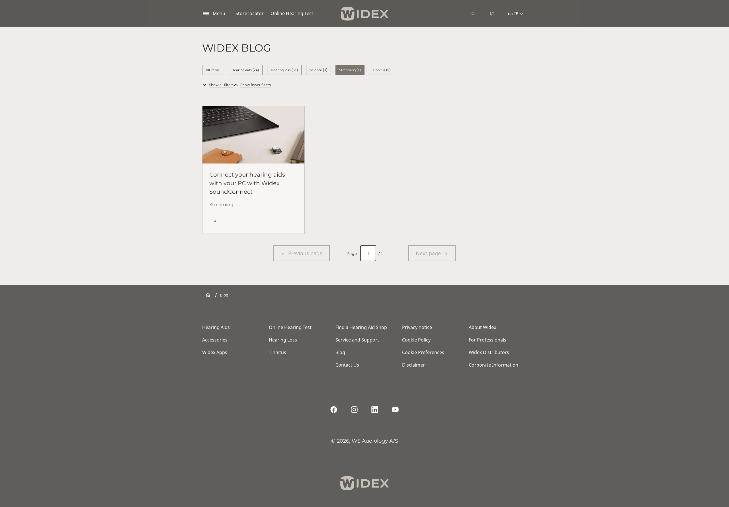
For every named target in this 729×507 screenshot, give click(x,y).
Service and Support (357, 340)
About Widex (482, 327)
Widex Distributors (489, 352)
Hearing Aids (216, 327)
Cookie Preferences (423, 352)
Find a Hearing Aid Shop (361, 327)
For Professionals (487, 340)
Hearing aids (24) (245, 70)
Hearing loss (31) (284, 70)
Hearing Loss (283, 340)
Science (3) (318, 70)
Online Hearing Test (292, 13)
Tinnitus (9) (381, 70)
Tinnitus (277, 352)
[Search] (473, 13)
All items (213, 70)
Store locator (250, 13)
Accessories (215, 340)
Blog (340, 352)
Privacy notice (417, 327)
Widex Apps (214, 352)
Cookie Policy (416, 340)
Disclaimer (413, 365)
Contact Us (347, 365)
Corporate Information (493, 365)
